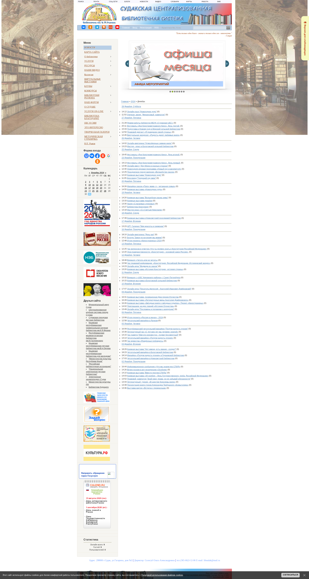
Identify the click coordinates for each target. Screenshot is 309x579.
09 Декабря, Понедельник (133, 292)
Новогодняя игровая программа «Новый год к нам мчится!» (154, 169)
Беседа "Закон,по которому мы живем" (144, 237)
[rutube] (110, 27)
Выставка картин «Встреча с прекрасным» (146, 388)
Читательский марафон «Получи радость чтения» (150, 338)
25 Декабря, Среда (130, 149)
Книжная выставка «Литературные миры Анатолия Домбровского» (157, 300)
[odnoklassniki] (90, 27)
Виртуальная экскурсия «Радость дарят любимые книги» (153, 135)
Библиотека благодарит (138, 207)
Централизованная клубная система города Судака (97, 312)
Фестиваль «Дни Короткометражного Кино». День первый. (153, 163)
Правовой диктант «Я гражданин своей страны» (149, 132)
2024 (133, 101)
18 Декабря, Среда (130, 213)
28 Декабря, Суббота (131, 106)
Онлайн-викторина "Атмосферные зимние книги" (149, 143)
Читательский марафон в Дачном (142, 320)
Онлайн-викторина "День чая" (140, 234)
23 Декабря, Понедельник (133, 158)
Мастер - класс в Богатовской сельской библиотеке (150, 146)
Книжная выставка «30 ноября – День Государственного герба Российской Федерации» (167, 376)
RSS (156, 28)
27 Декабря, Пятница (131, 118)
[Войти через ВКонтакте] (91, 155)
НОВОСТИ (144, 1)
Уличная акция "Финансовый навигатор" (146, 115)
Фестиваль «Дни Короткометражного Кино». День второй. (153, 155)
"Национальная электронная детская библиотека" (95, 371)
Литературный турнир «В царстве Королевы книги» (151, 382)
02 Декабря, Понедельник (133, 361)
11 (93, 185)
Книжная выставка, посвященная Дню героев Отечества (153, 297)
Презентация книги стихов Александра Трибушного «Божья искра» (157, 385)
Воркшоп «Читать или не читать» (142, 260)
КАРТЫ (189, 1)
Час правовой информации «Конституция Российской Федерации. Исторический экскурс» (168, 263)
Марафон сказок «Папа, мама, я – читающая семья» (151, 186)
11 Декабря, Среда (130, 272)
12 (97, 185)
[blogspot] (104, 27)
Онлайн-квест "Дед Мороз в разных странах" (147, 166)
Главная (126, 28)
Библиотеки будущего (99, 387)
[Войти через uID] (86, 155)
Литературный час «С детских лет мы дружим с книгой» (152, 332)
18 (93, 188)
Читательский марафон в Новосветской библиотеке (151, 358)
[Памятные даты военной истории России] (97, 245)
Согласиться (290, 575)
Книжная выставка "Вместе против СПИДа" (147, 373)
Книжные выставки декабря (139, 201)
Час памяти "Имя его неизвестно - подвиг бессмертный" (152, 335)
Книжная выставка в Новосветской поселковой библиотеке (154, 218)
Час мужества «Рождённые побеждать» (145, 341)
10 (90, 185)
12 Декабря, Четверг (131, 255)
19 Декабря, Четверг (131, 192)
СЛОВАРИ (175, 1)
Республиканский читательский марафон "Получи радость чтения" (157, 329)
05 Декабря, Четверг (131, 324)
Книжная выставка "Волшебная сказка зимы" (147, 198)
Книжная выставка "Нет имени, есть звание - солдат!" (151, 349)
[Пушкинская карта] (97, 295)
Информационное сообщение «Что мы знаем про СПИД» (153, 367)
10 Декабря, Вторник (131, 284)
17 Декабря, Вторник (131, 221)
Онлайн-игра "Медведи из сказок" (142, 266)
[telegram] (97, 27)
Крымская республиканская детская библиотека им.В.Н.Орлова (98, 346)
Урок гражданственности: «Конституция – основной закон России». (158, 252)
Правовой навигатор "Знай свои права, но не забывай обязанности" (159, 379)
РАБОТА (205, 1)
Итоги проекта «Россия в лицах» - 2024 (145, 317)
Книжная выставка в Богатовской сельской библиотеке (152, 281)
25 (93, 191)
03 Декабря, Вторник (131, 344)
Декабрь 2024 (97, 173)
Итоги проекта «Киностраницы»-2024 (144, 241)
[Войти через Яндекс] (102, 155)
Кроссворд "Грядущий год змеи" (141, 178)
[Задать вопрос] (97, 421)
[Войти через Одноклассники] (97, 161)
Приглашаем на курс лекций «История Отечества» (150, 306)
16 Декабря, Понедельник (133, 229)
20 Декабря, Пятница (131, 181)
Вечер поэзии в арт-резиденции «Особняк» (147, 370)
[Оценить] (97, 402)
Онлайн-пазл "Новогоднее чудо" (142, 112)
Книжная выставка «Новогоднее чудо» (144, 189)
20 (101, 188)
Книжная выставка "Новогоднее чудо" (144, 175)
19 (97, 188)
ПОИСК (81, 1)
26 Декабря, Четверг (131, 138)
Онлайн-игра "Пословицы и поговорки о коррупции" (150, 309)
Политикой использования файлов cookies (162, 575)
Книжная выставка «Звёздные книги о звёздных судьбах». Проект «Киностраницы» (165, 303)
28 (105, 191)
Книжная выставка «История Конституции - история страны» (155, 269)
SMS (219, 1)
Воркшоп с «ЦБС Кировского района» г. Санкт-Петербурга (153, 277)
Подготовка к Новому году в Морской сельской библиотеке (153, 129)
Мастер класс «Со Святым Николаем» (144, 210)
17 (90, 188)
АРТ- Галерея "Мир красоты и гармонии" (145, 226)
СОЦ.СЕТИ (113, 1)
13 (101, 185)
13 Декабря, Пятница (131, 244)
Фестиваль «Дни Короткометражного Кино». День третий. (153, 126)
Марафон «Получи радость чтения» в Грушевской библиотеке (155, 355)
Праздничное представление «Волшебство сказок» (151, 172)
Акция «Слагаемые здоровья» (141, 204)
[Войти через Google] (108, 155)
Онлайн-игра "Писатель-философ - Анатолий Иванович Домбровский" (159, 289)
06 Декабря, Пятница (131, 312)
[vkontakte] (83, 27)
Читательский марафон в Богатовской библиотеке (150, 352)
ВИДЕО (158, 1)
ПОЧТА (96, 1)
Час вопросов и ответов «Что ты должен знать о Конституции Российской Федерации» (167, 249)
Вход (135, 28)
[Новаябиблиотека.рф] (97, 279)
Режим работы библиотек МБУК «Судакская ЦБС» (150, 123)
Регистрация (146, 28)
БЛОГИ (127, 1)
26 (97, 191)
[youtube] (117, 27)
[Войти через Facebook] (97, 155)
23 (86, 191)
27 (101, 191)
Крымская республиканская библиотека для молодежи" (98, 353)
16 (86, 188)
